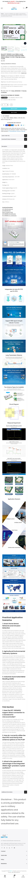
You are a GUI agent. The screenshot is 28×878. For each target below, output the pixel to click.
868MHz (11, 118)
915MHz (15, 118)
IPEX (22, 118)
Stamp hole (7, 119)
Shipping (3, 63)
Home (2, 13)
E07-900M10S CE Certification (9, 214)
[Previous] (2, 32)
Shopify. (10, 872)
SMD (2, 119)
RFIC (24, 118)
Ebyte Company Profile (7, 212)
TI (11, 119)
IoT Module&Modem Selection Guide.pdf (16, 131)
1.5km (5, 118)
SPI (4, 119)
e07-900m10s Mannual (7, 209)
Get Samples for (9, 1)
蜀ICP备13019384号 (16, 872)
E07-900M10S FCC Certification (9, 215)
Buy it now (14, 112)
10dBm (8, 118)
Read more (23, 73)
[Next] (25, 32)
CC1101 (19, 118)
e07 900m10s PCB (6, 210)
